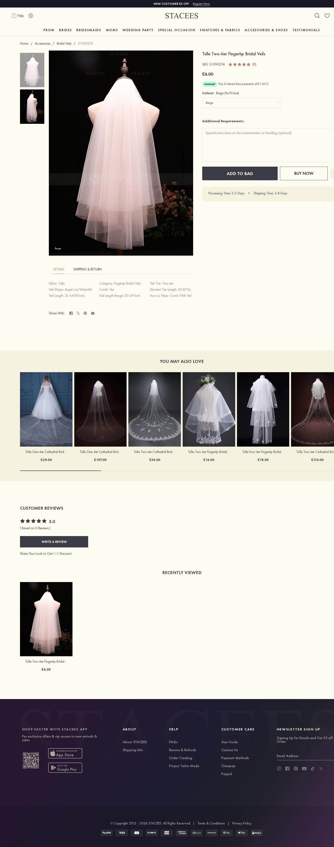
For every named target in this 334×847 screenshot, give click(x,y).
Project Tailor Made (184, 766)
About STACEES (135, 742)
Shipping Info (133, 750)
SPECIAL (176, 30)
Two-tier (167, 283)
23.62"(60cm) (187, 289)
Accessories (42, 43)
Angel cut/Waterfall (78, 289)
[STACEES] (181, 16)
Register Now (201, 4)
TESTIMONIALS (306, 30)
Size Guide (229, 742)
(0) (254, 64)
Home (24, 43)
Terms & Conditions (211, 823)
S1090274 (85, 43)
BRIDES (65, 30)
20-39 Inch (132, 295)
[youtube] (304, 768)
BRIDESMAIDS (88, 30)
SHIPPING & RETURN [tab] (87, 269)
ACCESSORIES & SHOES (266, 30)
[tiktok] (312, 768)
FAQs (173, 742)
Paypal (226, 774)
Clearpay (228, 766)
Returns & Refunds (182, 750)
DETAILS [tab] (58, 269)
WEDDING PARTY (137, 30)
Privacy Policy (241, 823)
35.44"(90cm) (75, 295)
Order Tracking (180, 758)
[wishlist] (327, 15)
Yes (112, 289)
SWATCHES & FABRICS (220, 30)
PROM (49, 30)
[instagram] (279, 768)
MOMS (112, 30)
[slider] (239, 64)
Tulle (61, 283)
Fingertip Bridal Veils (127, 283)
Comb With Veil (181, 295)
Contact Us (229, 750)
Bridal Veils (64, 43)
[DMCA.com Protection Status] (256, 832)
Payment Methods (235, 758)
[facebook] (287, 768)
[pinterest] (296, 768)
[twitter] (321, 768)
